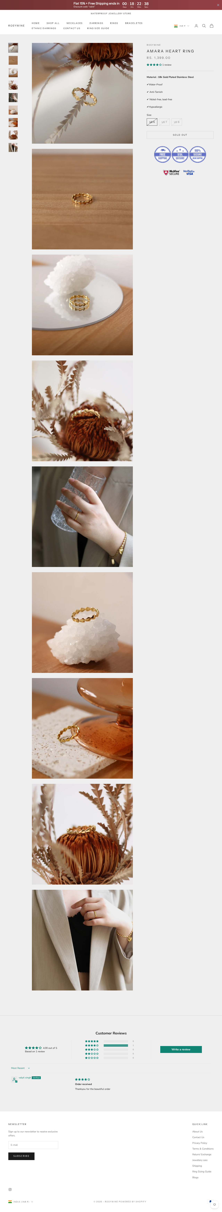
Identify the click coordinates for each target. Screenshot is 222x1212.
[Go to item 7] (13, 122)
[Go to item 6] (13, 110)
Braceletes (134, 23)
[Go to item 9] (13, 147)
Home (36, 23)
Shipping (197, 1166)
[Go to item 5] (13, 97)
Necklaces (75, 23)
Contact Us (198, 1137)
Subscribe (21, 1156)
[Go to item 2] (13, 60)
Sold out (180, 135)
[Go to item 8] (13, 135)
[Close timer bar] (218, 5)
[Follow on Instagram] (10, 1189)
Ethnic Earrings (44, 28)
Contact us (71, 28)
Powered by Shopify (132, 1201)
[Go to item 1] (13, 48)
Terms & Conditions (203, 1148)
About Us (197, 1131)
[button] (154, 64)
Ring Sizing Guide (201, 1171)
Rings (114, 23)
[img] (82, 1079)
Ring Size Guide (98, 28)
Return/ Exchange (201, 1154)
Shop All (53, 23)
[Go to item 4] (13, 85)
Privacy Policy (199, 1143)
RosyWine (154, 45)
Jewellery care (199, 1160)
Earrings (96, 23)
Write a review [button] (181, 1049)
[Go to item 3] (13, 73)
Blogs (195, 1177)
